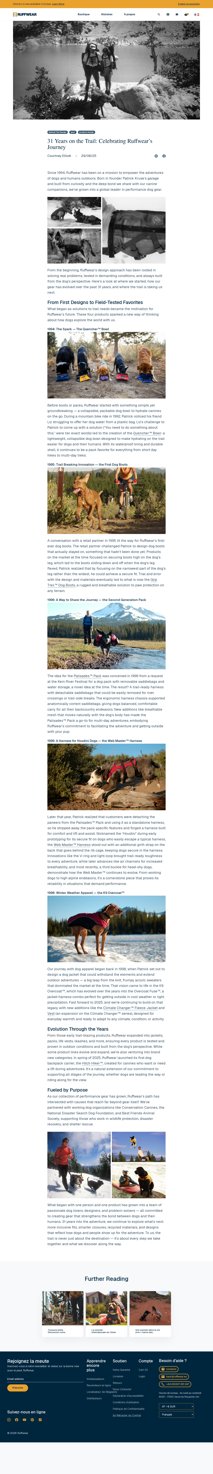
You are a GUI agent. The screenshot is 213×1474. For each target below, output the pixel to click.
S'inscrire (17, 1387)
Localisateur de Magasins (102, 1392)
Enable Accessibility (189, 4)
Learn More (58, 4)
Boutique (84, 14)
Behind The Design (57, 132)
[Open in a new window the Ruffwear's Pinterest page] (32, 1419)
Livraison (118, 1376)
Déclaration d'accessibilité (128, 1395)
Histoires (106, 14)
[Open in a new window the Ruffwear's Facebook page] (16, 1419)
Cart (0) (143, 1369)
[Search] (159, 14)
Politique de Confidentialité (128, 1408)
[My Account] (168, 14)
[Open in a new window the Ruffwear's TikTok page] (40, 1419)
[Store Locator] (177, 14)
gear (73, 132)
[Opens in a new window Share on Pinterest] (156, 156)
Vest (51, 1013)
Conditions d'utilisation (126, 1402)
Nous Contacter (122, 1389)
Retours (117, 1383)
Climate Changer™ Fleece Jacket (130, 1008)
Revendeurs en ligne (99, 1385)
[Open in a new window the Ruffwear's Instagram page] (8, 1419)
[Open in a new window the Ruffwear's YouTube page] (24, 1419)
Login (142, 1376)
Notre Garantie (121, 1369)
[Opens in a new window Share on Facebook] (164, 156)
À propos (129, 14)
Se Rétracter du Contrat (127, 1415)
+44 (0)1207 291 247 (177, 1384)
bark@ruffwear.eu (176, 1376)
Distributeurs (94, 1398)
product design (86, 132)
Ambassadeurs (95, 1379)
